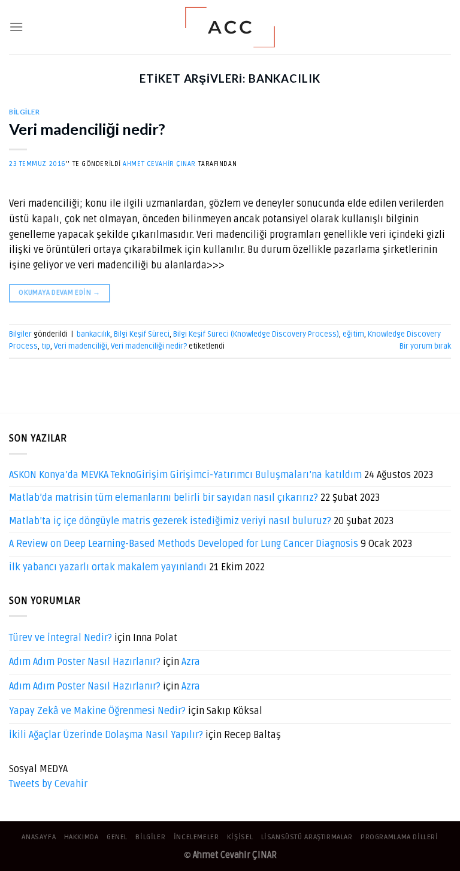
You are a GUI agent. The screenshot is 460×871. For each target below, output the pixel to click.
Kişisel (240, 837)
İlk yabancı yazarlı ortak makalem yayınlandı (108, 567)
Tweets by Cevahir (48, 784)
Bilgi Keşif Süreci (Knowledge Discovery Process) (256, 334)
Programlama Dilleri (399, 837)
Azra (190, 662)
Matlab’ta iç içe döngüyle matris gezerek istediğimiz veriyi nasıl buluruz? (170, 521)
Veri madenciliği (80, 346)
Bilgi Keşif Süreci (142, 334)
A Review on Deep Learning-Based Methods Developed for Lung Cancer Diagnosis (183, 544)
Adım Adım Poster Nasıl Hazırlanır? (85, 662)
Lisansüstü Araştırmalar (307, 837)
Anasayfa (39, 837)
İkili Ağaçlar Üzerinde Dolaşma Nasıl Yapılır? (106, 735)
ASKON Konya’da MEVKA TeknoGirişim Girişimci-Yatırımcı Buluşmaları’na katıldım (185, 475)
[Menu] (16, 26)
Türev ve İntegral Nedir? (60, 638)
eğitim (353, 334)
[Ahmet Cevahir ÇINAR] (230, 27)
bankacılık (93, 334)
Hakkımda (81, 837)
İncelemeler (196, 837)
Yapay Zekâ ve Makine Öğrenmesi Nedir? (97, 711)
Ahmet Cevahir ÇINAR (159, 164)
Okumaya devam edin (59, 292)
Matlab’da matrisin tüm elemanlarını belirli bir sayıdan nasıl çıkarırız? (163, 498)
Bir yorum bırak (425, 346)
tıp (45, 346)
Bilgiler (24, 112)
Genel (117, 837)
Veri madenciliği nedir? (87, 129)
